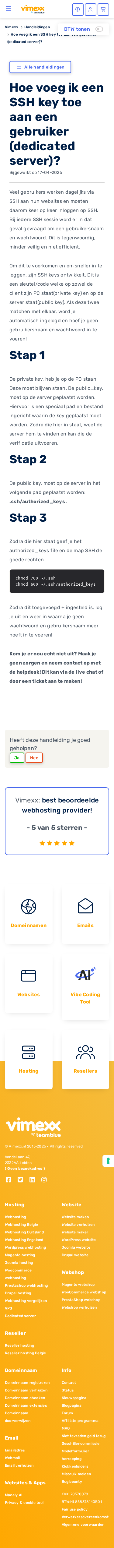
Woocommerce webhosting (18, 1274)
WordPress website (79, 1240)
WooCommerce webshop (84, 1292)
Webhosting (15, 1217)
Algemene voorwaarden (83, 1524)
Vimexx (11, 27)
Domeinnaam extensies (26, 1405)
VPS (8, 1308)
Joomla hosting (19, 1263)
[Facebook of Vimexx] (11, 1180)
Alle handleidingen (44, 67)
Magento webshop (78, 1284)
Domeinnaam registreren (27, 1383)
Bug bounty (72, 1481)
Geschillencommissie (81, 1443)
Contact (69, 1383)
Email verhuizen (19, 1465)
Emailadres (15, 1450)
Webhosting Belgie (21, 1224)
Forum (67, 1413)
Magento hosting (20, 1255)
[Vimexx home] (32, 9)
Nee (34, 757)
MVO (66, 1428)
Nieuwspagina (74, 1398)
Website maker (75, 1232)
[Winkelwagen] (103, 9)
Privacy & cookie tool (24, 1502)
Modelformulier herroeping (75, 1455)
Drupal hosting (18, 1293)
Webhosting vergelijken (26, 1301)
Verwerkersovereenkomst (85, 1517)
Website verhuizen (78, 1224)
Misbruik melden (76, 1474)
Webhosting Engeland (24, 1240)
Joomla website (76, 1247)
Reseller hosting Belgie (25, 1353)
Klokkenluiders (75, 1466)
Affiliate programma (80, 1421)
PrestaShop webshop (81, 1300)
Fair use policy (75, 1509)
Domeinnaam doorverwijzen (17, 1417)
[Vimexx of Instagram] (45, 1180)
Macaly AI (13, 1495)
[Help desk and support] (78, 9)
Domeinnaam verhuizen (26, 1390)
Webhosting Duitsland (24, 1232)
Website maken (75, 1217)
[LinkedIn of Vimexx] (34, 1180)
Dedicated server (20, 1316)
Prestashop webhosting (26, 1285)
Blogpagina (71, 1405)
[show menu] (8, 8)
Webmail (12, 1458)
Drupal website (75, 1255)
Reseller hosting (19, 1345)
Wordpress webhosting (25, 1247)
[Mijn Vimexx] (90, 9)
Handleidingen (37, 27)
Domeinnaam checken (25, 1398)
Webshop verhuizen (79, 1307)
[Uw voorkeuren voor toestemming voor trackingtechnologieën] (108, 1161)
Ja (17, 757)
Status (68, 1390)
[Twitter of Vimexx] (23, 1180)
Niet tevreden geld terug (84, 1436)
